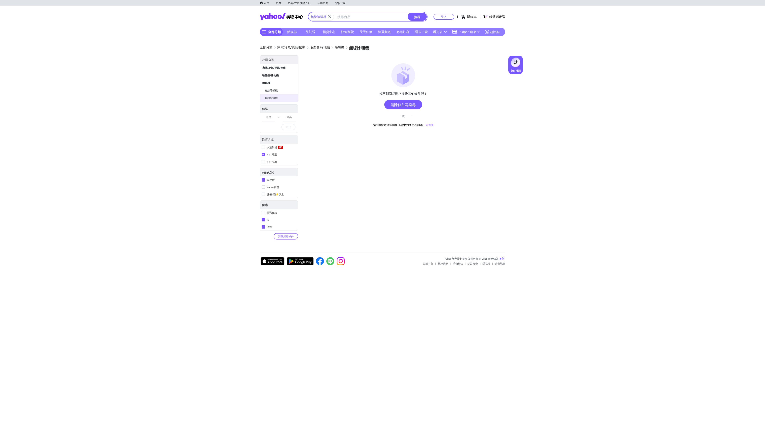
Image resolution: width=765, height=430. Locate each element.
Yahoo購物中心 (281, 17)
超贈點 (495, 31)
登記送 (310, 31)
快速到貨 (347, 31)
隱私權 (486, 263)
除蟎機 (266, 83)
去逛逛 (430, 125)
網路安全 (473, 263)
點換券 (292, 31)
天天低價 (366, 31)
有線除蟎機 (271, 90)
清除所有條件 (286, 236)
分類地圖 (500, 263)
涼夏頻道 (384, 31)
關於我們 (443, 263)
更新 (501, 258)
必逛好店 (402, 31)
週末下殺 (421, 31)
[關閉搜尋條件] (329, 16)
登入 (444, 17)
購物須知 (458, 263)
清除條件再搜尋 (403, 104)
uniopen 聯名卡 (469, 31)
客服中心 (428, 263)
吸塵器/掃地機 (270, 75)
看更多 (438, 31)
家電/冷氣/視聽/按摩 (273, 67)
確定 (288, 127)
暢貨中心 (329, 31)
